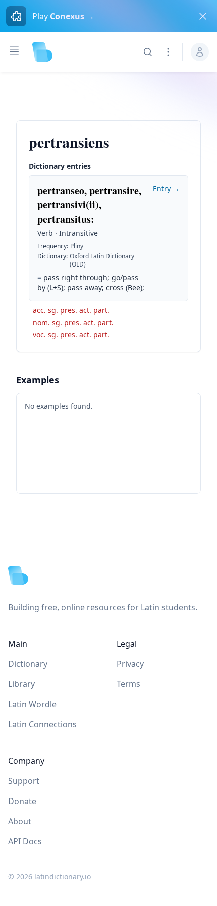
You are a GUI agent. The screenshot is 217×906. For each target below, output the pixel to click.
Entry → (166, 188)
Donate (22, 801)
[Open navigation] (14, 50)
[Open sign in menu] (200, 52)
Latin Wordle (32, 704)
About (19, 821)
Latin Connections (42, 724)
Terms (128, 683)
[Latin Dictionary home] (42, 52)
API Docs (25, 841)
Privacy (130, 663)
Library (21, 683)
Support (23, 780)
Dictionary (27, 663)
